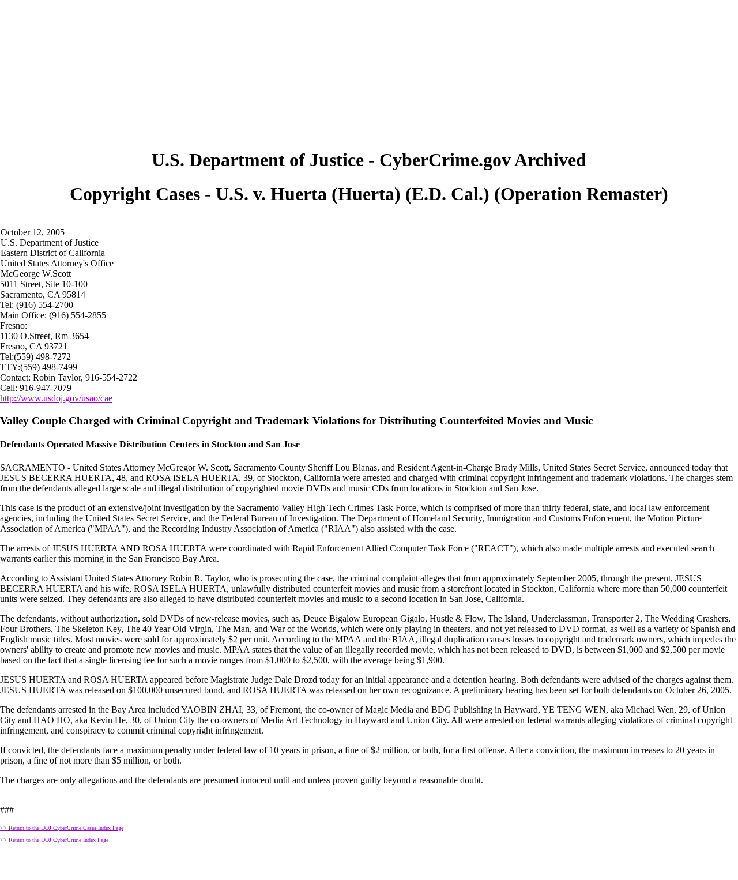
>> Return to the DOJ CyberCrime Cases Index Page (61, 828)
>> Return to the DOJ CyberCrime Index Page (54, 840)
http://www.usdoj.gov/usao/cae (56, 398)
